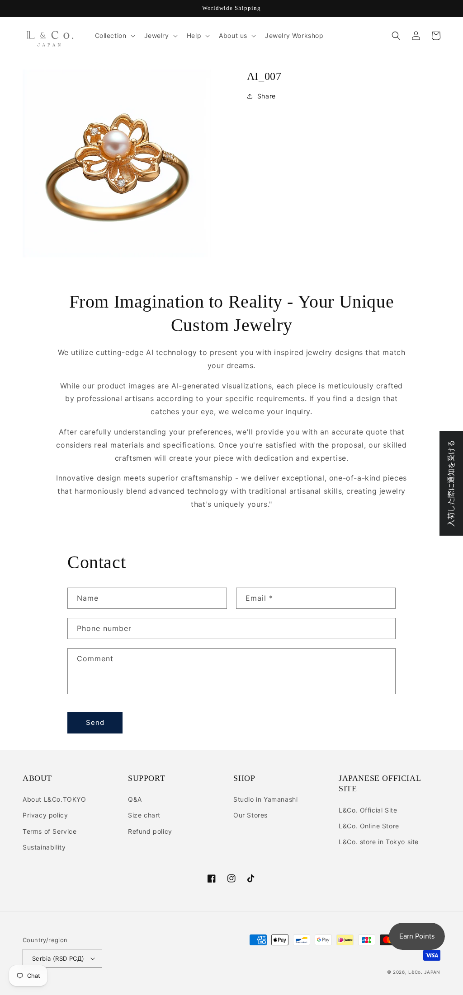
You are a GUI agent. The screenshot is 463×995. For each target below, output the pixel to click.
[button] (114, 35)
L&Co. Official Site (368, 810)
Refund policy (150, 831)
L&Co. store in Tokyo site (379, 842)
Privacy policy (45, 815)
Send (95, 722)
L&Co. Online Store (369, 826)
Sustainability (44, 847)
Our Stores (250, 815)
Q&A (135, 799)
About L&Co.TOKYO (54, 799)
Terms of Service (50, 831)
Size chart (144, 815)
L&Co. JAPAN (424, 972)
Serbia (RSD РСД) (58, 958)
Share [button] (266, 96)
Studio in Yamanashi (265, 799)
